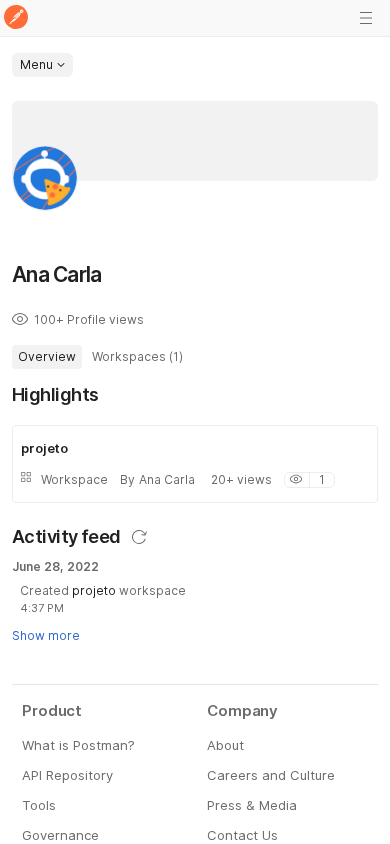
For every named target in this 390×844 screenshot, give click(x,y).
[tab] (47, 357)
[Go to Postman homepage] (16, 18)
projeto (94, 590)
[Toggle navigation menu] (366, 18)
